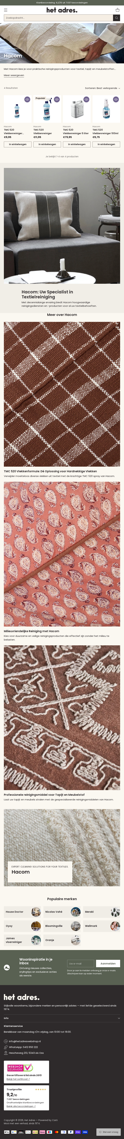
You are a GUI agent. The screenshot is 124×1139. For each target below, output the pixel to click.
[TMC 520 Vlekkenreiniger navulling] (17, 109)
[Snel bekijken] (27, 99)
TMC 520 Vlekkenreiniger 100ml (105, 131)
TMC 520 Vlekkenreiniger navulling (13, 133)
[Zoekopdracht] (116, 17)
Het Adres (29, 1120)
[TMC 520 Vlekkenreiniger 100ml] (106, 109)
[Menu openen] (5, 10)
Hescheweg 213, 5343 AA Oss (26, 1053)
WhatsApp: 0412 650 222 (23, 1047)
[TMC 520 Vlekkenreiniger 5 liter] (77, 109)
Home (7, 48)
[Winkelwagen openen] (117, 10)
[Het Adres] (62, 10)
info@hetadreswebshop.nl (25, 1041)
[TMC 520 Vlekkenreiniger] (47, 109)
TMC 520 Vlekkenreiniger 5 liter (76, 131)
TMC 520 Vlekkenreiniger (42, 131)
